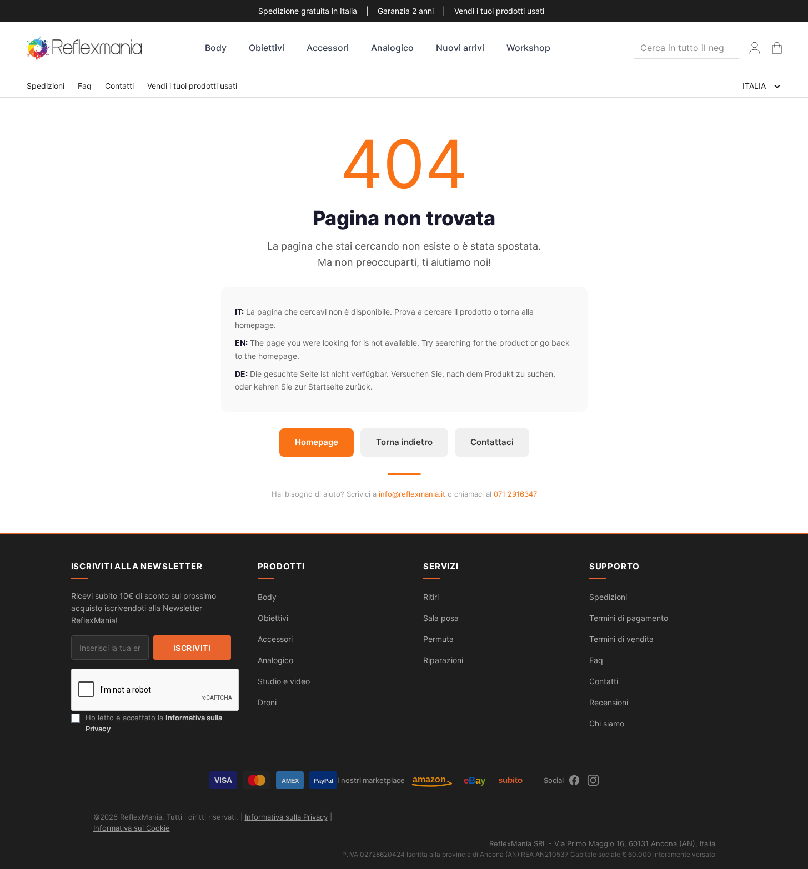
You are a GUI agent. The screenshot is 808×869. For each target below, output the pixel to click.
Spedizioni (45, 85)
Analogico (392, 47)
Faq (85, 85)
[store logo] (84, 48)
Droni (267, 702)
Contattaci (492, 442)
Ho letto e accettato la (154, 723)
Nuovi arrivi (460, 47)
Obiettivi (266, 47)
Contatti (119, 85)
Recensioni (608, 702)
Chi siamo (606, 723)
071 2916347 (515, 493)
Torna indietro (404, 442)
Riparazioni (443, 660)
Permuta (438, 639)
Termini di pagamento (628, 618)
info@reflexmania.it (412, 493)
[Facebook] (574, 780)
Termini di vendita (621, 639)
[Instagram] (593, 780)
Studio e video (284, 681)
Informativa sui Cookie (131, 827)
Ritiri (431, 597)
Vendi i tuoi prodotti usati (499, 11)
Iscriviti (192, 648)
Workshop (528, 47)
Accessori (328, 47)
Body (216, 47)
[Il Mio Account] (754, 47)
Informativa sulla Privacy (286, 816)
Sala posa (441, 618)
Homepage (316, 442)
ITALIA (754, 85)
